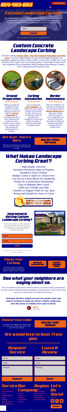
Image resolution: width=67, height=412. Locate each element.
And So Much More (40, 399)
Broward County (39, 391)
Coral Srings (38, 395)
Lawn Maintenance (7, 403)
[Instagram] (57, 401)
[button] (50, 7)
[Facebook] (52, 401)
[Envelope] (61, 401)
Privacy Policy (22, 399)
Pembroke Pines (39, 393)
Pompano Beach (39, 397)
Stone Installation (7, 401)
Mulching (4, 399)
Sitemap (20, 401)
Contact (20, 395)
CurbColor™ (21, 397)
